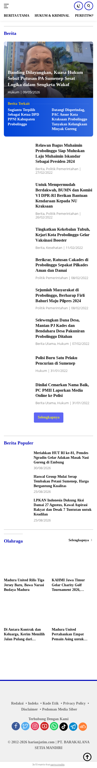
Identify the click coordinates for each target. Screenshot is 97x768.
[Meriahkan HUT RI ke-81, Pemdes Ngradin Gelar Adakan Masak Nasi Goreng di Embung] (17, 460)
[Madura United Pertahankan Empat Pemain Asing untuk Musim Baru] (72, 613)
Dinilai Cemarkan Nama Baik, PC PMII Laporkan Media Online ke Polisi (62, 390)
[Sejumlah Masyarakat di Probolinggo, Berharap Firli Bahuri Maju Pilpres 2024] (18, 298)
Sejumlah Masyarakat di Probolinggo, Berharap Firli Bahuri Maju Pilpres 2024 (60, 295)
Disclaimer (29, 709)
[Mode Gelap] (78, 6)
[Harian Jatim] (28, 6)
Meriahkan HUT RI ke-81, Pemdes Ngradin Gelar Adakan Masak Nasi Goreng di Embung (61, 457)
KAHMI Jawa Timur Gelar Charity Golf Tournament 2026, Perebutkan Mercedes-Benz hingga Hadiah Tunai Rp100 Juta (69, 585)
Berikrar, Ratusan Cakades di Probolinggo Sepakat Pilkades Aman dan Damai (61, 265)
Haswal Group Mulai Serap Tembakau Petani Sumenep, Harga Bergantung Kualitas (61, 481)
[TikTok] (63, 726)
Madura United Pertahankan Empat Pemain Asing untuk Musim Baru (68, 635)
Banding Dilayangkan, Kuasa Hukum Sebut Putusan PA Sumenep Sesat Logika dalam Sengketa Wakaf (45, 78)
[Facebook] (16, 726)
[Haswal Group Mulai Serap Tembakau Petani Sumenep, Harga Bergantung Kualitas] (17, 484)
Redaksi (17, 703)
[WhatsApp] (54, 726)
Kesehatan (54, 247)
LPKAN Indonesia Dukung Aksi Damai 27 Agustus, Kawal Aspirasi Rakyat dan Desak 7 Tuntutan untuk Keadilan (63, 507)
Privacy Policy (74, 703)
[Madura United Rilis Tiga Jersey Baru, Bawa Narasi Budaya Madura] (25, 563)
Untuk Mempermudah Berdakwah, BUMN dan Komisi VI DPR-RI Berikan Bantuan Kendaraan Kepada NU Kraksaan (63, 195)
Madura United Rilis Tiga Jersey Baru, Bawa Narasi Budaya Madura (24, 584)
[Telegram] (73, 726)
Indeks (33, 703)
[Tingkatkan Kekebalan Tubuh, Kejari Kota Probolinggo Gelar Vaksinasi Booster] (18, 238)
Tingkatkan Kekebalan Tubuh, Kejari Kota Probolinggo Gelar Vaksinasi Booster (62, 234)
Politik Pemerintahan (62, 168)
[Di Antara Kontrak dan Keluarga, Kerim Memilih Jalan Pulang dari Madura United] (25, 613)
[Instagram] (35, 726)
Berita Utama (45, 343)
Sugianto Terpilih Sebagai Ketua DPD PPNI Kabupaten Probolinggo (23, 117)
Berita (39, 168)
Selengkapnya (48, 417)
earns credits (57, 764)
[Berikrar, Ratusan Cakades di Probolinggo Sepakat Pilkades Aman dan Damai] (18, 268)
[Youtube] (44, 726)
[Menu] (7, 6)
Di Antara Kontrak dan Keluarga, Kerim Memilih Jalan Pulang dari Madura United (24, 635)
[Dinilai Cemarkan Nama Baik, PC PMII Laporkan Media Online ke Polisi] (18, 393)
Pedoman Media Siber (59, 709)
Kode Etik (51, 703)
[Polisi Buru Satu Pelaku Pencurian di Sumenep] (18, 363)
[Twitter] (25, 726)
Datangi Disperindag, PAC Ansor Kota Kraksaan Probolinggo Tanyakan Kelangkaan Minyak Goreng (69, 119)
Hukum (13, 92)
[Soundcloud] (83, 726)
